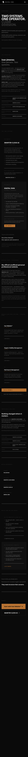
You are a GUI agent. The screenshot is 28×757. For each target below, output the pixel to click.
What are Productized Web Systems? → (13, 394)
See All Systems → (8, 390)
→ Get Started (7, 566)
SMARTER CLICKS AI (11, 613)
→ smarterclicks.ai (9, 538)
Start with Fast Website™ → (13, 606)
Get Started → (9, 225)
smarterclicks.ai (9, 177)
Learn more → (7, 338)
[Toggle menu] (25, 2)
